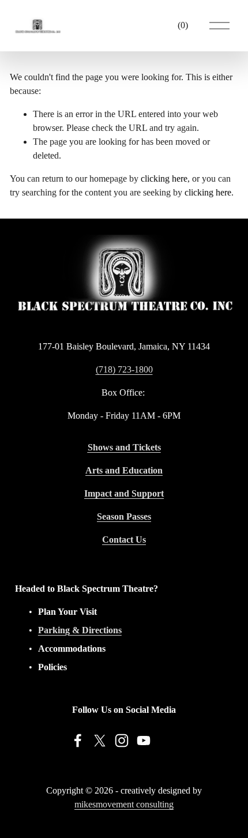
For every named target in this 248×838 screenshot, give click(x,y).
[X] (100, 740)
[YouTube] (144, 740)
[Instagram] (122, 740)
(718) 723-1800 (124, 369)
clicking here (164, 178)
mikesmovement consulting (124, 804)
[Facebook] (78, 740)
